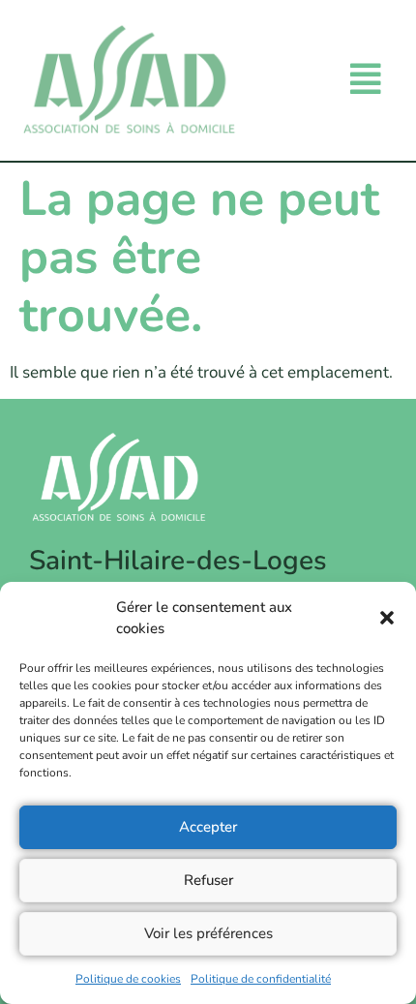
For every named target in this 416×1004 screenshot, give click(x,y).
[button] (387, 617)
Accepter (208, 827)
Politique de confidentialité (261, 979)
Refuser (208, 880)
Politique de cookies (128, 979)
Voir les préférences (208, 933)
